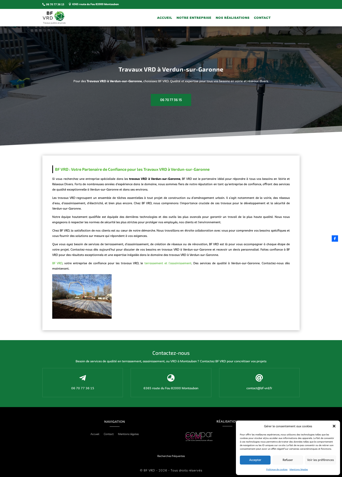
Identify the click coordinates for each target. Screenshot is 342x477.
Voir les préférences (320, 460)
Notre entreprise (194, 18)
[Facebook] (335, 238)
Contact (262, 18)
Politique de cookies (277, 469)
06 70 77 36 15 (171, 99)
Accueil (164, 18)
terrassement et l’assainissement (167, 263)
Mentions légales (299, 469)
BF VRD (57, 263)
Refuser (288, 460)
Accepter (255, 460)
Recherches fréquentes (171, 456)
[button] (334, 426)
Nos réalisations (233, 18)
